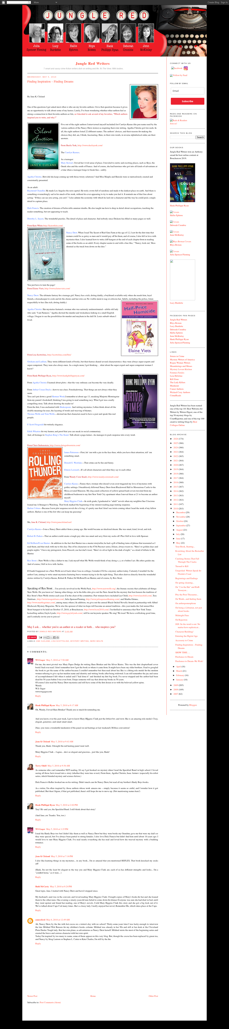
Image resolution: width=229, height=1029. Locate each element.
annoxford (40, 919)
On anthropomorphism (185, 603)
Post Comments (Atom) (50, 1002)
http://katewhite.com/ (53, 225)
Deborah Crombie (178, 225)
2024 (176, 447)
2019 (176, 469)
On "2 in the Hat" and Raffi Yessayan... (187, 588)
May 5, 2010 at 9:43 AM (62, 741)
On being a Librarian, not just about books (188, 609)
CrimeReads (175, 395)
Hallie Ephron (176, 215)
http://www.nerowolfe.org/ (104, 588)
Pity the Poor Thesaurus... (186, 594)
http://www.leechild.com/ (140, 595)
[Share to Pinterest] (57, 637)
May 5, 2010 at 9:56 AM (59, 765)
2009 (176, 685)
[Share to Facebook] (54, 637)
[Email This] (45, 637)
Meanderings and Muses (181, 366)
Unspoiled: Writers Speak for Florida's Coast (188, 572)
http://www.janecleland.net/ (59, 522)
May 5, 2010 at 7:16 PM (62, 856)
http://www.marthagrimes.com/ (41, 602)
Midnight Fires (182, 615)
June (178, 538)
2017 (176, 477)
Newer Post (32, 995)
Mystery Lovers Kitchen (181, 369)
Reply (38, 695)
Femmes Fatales (177, 372)
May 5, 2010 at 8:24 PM (61, 886)
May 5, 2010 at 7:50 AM (57, 659)
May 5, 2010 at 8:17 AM (67, 705)
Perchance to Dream (184, 656)
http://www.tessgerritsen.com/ (50, 599)
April (178, 666)
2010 (176, 508)
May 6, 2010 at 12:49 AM (58, 919)
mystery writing (79, 641)
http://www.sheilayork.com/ (90, 145)
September (181, 525)
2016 (176, 482)
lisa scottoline (60, 641)
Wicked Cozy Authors (180, 392)
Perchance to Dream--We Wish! (189, 661)
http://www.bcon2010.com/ (96, 609)
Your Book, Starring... (185, 546)
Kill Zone (174, 379)
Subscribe (187, 101)
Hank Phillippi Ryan (45, 705)
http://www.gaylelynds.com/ (69, 612)
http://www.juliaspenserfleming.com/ (102, 599)
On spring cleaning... (184, 582)
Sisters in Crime (177, 356)
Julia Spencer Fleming (180, 254)
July (178, 534)
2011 (176, 504)
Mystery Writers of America (182, 359)
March (179, 670)
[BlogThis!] (48, 637)
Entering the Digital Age (186, 635)
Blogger (192, 704)
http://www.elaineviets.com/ (57, 288)
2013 (176, 495)
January (180, 679)
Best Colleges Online (183, 423)
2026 (176, 438)
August (179, 529)
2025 (176, 443)
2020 (176, 464)
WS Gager (40, 659)
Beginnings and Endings (186, 578)
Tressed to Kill (181, 566)
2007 (176, 693)
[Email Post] (40, 637)
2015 (176, 486)
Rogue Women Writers (180, 362)
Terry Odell (41, 765)
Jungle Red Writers (93, 63)
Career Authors (177, 388)
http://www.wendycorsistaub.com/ (103, 476)
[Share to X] (51, 637)
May (178, 542)
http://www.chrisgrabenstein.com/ (65, 445)
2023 (176, 451)
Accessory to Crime (184, 640)
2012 (176, 499)
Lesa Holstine (176, 375)
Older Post (153, 995)
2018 (176, 473)
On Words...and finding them (188, 598)
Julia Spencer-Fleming (180, 342)
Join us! (173, 123)
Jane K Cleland (42, 741)
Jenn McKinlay (177, 234)
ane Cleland (43, 641)
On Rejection (181, 619)
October (180, 521)
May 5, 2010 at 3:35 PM (57, 829)
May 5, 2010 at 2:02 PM (67, 804)
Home (93, 995)
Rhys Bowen (176, 244)
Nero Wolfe (96, 641)
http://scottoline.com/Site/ (59, 354)
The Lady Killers (177, 382)
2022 (176, 456)
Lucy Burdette (176, 302)
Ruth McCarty (42, 886)
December (181, 512)
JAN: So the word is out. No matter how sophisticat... (187, 626)
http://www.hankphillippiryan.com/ (68, 375)
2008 (176, 689)
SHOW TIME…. (182, 652)
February (180, 675)
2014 (176, 491)
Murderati (174, 385)
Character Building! (184, 631)
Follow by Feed (180, 75)
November (181, 516)
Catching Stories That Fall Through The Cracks (187, 560)
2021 (176, 460)
